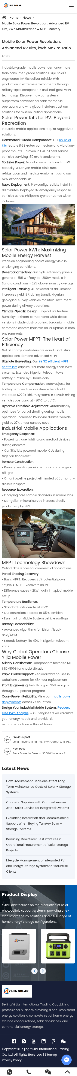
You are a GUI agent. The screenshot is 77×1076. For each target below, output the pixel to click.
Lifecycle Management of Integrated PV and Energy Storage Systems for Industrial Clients (37, 866)
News (27, 17)
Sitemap (51, 1054)
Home (14, 17)
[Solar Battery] (56, 946)
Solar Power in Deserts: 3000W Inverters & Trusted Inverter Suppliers (39, 753)
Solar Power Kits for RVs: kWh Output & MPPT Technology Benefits (41, 742)
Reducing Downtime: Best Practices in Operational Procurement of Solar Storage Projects (37, 845)
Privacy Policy (12, 1060)
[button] (34, 971)
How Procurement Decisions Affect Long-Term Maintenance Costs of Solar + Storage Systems (38, 787)
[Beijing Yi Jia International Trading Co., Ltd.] (12, 6)
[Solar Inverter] (17, 946)
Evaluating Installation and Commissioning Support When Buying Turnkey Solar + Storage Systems (37, 824)
